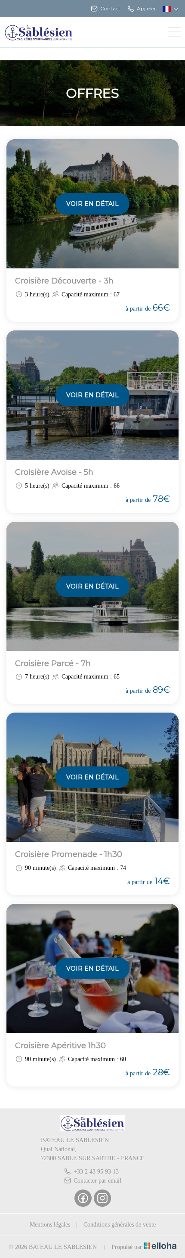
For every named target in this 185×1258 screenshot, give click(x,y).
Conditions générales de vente (119, 1224)
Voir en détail (92, 204)
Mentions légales (50, 1224)
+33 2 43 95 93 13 (96, 1171)
